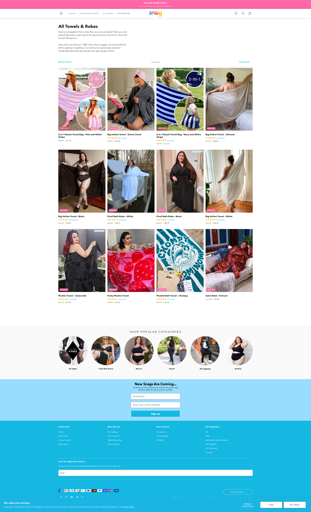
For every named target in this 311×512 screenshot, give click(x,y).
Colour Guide (64, 440)
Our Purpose (113, 436)
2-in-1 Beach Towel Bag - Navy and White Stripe (178, 135)
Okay (271, 504)
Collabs (159, 440)
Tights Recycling (114, 440)
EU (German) (211, 448)
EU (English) (211, 444)
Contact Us (161, 432)
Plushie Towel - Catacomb (72, 295)
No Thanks (295, 504)
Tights (72, 13)
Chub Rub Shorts (89, 13)
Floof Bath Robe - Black (169, 216)
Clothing (108, 13)
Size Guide (63, 436)
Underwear (123, 13)
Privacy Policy (128, 507)
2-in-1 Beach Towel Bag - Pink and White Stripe (80, 135)
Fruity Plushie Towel (118, 295)
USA (207, 436)
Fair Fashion (112, 432)
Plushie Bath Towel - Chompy (172, 295)
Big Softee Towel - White (219, 216)
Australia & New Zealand (217, 440)
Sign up (155, 413)
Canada (209, 452)
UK (207, 432)
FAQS (60, 432)
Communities (162, 436)
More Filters (65, 62)
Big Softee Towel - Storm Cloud (124, 134)
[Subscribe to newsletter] (250, 473)
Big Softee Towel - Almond (220, 134)
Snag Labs (63, 444)
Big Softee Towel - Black (71, 216)
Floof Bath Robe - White (120, 216)
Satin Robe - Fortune (217, 295)
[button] (61, 13)
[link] (243, 13)
